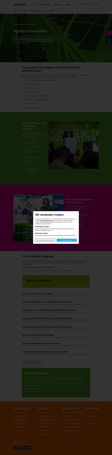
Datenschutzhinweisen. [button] (46, 220)
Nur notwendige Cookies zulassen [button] (45, 240)
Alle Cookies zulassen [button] (66, 240)
